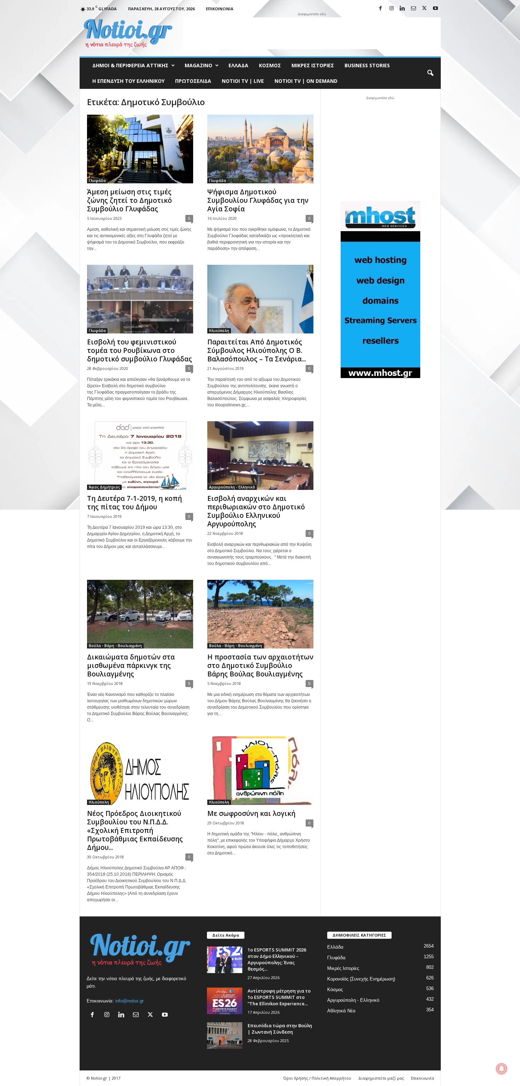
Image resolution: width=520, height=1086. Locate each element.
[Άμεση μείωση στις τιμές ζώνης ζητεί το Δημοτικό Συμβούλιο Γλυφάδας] (140, 149)
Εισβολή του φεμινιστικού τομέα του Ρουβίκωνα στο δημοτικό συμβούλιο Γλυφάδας (139, 350)
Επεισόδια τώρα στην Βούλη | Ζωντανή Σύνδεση (280, 1028)
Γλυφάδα (97, 180)
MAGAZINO (198, 65)
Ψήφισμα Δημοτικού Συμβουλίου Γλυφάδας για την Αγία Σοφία (257, 200)
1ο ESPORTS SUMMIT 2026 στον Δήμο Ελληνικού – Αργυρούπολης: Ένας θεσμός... (277, 959)
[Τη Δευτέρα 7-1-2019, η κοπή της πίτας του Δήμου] (140, 455)
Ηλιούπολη (219, 330)
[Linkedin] (402, 9)
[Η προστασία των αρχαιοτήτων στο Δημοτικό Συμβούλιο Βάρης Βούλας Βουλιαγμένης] (260, 614)
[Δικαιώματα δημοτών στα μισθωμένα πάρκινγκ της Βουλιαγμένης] (140, 614)
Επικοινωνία (219, 8)
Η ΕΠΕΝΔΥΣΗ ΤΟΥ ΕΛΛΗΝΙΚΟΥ (128, 81)
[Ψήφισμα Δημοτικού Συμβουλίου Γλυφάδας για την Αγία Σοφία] (260, 149)
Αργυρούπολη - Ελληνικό (232, 487)
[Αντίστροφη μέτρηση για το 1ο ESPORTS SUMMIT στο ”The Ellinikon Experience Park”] (224, 1001)
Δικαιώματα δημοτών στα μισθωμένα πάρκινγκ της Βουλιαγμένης (131, 665)
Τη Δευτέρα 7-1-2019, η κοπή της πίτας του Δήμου (134, 502)
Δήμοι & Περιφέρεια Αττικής (130, 65)
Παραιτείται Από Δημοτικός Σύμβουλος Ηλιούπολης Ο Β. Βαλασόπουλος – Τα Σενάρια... (256, 350)
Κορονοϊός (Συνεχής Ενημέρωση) (361, 979)
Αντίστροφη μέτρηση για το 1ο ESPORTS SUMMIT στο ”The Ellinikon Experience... (279, 997)
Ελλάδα (238, 65)
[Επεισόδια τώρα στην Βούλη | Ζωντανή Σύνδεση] (224, 1035)
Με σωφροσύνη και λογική (251, 813)
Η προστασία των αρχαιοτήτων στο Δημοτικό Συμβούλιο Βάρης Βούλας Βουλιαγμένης (260, 665)
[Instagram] (391, 9)
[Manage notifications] (501, 1068)
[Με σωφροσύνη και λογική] (260, 770)
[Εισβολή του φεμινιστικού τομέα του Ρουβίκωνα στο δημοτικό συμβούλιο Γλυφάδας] (140, 299)
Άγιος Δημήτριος (104, 487)
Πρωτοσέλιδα (193, 81)
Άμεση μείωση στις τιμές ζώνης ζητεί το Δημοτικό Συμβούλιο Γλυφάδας (129, 200)
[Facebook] (380, 9)
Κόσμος (270, 65)
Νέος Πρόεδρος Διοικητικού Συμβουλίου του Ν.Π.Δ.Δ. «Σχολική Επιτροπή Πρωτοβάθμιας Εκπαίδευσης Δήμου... (135, 830)
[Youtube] (435, 9)
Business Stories (367, 65)
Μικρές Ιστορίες (312, 65)
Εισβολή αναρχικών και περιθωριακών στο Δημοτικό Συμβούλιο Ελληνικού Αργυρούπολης (256, 511)
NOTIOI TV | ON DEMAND (306, 81)
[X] (424, 9)
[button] (430, 73)
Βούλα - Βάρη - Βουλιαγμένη (115, 645)
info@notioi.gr (129, 1001)
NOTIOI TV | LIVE (243, 81)
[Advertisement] (312, 33)
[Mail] (413, 9)
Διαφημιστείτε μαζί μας (381, 1078)
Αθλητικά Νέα (341, 1010)
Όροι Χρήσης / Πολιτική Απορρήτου (317, 1078)
